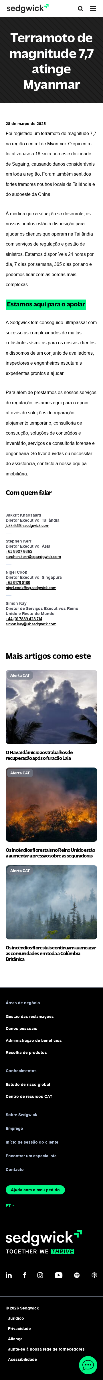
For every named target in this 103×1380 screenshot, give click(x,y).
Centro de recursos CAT (29, 1096)
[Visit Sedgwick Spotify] (77, 1275)
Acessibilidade (22, 1359)
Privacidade (19, 1328)
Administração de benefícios (34, 1040)
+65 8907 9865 (19, 551)
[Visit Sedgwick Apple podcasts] (94, 1275)
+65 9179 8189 (18, 582)
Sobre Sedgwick (21, 1114)
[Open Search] (80, 8)
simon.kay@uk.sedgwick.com (31, 623)
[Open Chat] (88, 1365)
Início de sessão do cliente (32, 1142)
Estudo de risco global (28, 1084)
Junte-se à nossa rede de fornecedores (46, 1349)
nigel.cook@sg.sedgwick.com (31, 587)
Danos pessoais (21, 1028)
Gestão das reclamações (30, 1016)
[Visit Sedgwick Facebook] (24, 1275)
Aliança (15, 1339)
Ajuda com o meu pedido (35, 1190)
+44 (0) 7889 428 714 (24, 618)
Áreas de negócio (23, 1003)
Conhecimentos (21, 1070)
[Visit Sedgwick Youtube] (59, 1275)
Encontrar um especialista (31, 1156)
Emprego (14, 1128)
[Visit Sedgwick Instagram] (40, 1275)
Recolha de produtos (26, 1052)
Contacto (15, 1169)
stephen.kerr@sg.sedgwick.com (33, 556)
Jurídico (16, 1318)
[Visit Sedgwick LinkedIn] (9, 1275)
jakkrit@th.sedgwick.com (27, 525)
